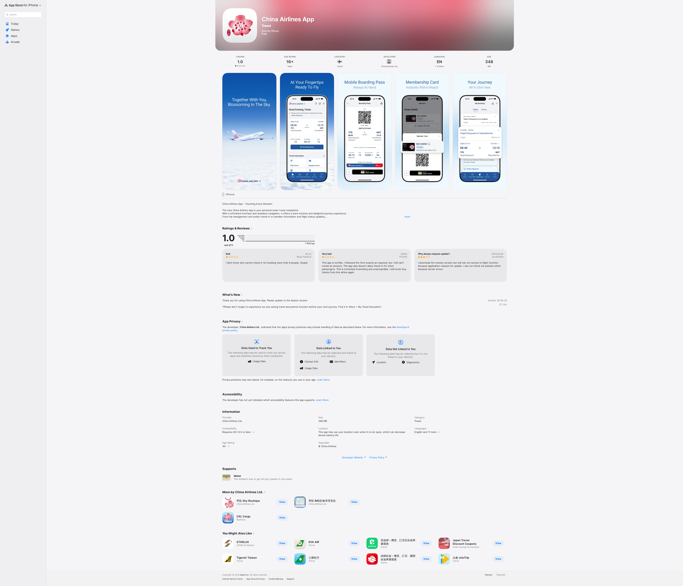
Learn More (323, 379)
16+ (224, 446)
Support (290, 579)
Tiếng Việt (500, 575)
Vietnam (488, 575)
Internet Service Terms (232, 579)
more (407, 216)
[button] (23, 23)
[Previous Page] (218, 131)
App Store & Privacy (256, 579)
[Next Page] (510, 131)
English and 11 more (425, 432)
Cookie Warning (276, 579)
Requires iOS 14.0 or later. (236, 432)
